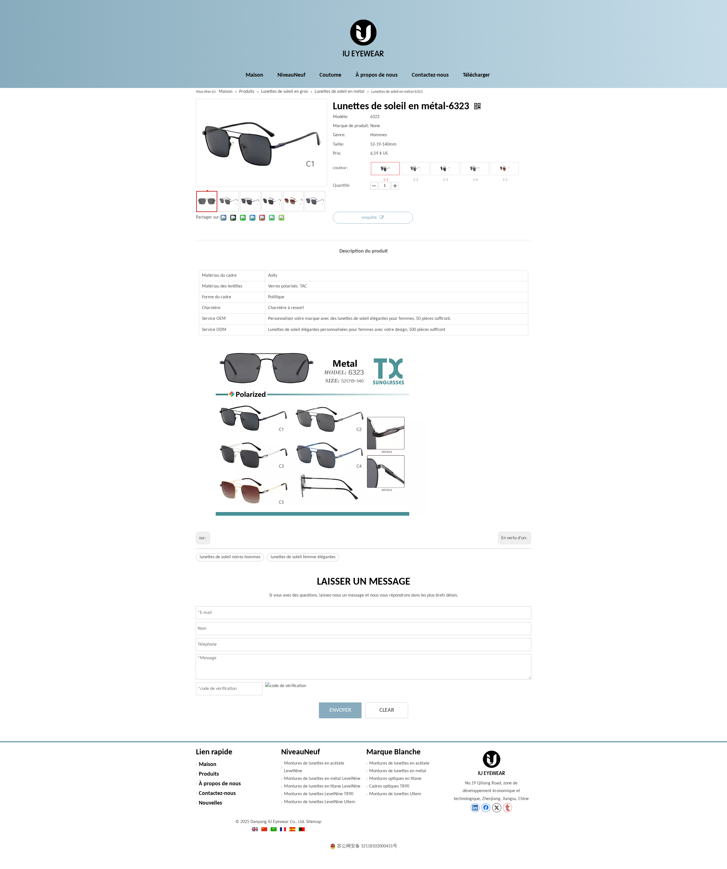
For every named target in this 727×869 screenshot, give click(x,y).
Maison (207, 764)
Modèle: (340, 117)
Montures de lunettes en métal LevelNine (322, 778)
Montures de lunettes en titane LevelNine (322, 786)
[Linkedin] (475, 807)
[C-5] (504, 168)
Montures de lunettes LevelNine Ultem (319, 802)
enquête (369, 217)
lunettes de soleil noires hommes (230, 557)
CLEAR (386, 710)
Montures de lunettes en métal (397, 771)
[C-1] (385, 168)
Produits (209, 774)
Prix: (337, 153)
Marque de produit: (351, 126)
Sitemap (313, 822)
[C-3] (444, 168)
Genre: (339, 135)
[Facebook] (485, 807)
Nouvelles (210, 803)
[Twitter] (496, 807)
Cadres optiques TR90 (389, 786)
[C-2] (415, 168)
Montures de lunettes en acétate (399, 763)
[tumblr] (507, 807)
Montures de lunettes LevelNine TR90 (318, 794)
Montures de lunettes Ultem (395, 794)
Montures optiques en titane (395, 778)
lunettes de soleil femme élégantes (303, 557)
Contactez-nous (217, 793)
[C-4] (474, 168)
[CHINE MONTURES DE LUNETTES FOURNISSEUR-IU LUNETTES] (491, 763)
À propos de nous (220, 784)
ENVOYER (340, 710)
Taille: (338, 144)
